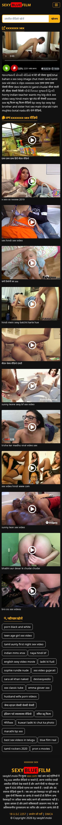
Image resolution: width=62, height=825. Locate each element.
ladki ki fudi (47, 661)
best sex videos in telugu (19, 740)
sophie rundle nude (16, 670)
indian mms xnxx (14, 653)
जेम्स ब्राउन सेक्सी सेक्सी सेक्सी (19, 705)
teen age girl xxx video (18, 635)
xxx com (32, 776)
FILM (16, 4)
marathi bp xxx (13, 731)
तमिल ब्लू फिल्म (44, 714)
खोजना (54, 19)
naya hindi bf (38, 653)
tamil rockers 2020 (15, 748)
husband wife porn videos (20, 696)
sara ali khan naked (16, 679)
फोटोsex (8, 722)
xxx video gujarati (44, 670)
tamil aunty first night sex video (23, 644)
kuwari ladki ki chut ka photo (36, 722)
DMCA (49, 814)
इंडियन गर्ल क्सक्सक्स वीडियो (18, 714)
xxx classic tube (13, 688)
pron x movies (41, 748)
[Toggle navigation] (56, 4)
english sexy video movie (19, 661)
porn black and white (17, 627)
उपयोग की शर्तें (35, 814)
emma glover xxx (38, 688)
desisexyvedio (42, 679)
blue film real (48, 740)
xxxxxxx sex (31, 762)
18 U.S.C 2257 (17, 814)
